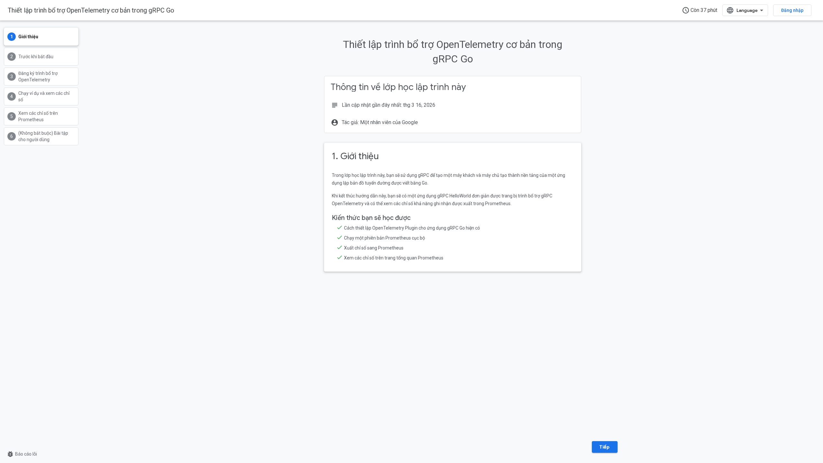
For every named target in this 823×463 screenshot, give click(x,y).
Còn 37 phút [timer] (699, 10)
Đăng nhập (792, 10)
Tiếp (605, 447)
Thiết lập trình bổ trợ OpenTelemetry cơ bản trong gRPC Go (91, 10)
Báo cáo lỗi (21, 454)
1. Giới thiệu (355, 156)
